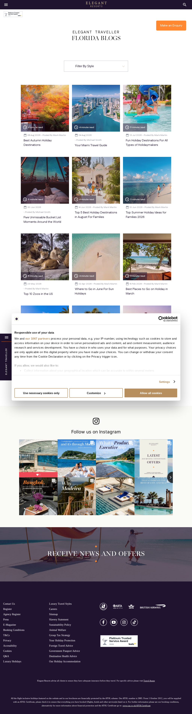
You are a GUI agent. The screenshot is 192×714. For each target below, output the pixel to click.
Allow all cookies (151, 393)
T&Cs (6, 635)
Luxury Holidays (12, 661)
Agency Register (12, 614)
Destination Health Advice (63, 656)
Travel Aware (149, 681)
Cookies (7, 650)
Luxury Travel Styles (60, 603)
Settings (164, 381)
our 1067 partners (37, 338)
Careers (53, 608)
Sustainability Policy (60, 624)
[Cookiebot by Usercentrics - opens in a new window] (161, 319)
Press (6, 619)
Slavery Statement (58, 619)
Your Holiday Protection (62, 640)
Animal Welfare (57, 629)
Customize (94, 393)
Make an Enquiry (171, 25)
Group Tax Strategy (59, 635)
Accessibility (10, 645)
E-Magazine (9, 624)
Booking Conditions (13, 629)
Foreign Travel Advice (61, 645)
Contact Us (9, 603)
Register (7, 608)
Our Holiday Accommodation (64, 661)
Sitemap (53, 614)
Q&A (6, 656)
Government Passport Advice (64, 650)
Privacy (7, 640)
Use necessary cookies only (41, 393)
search (184, 4)
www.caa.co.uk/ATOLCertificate (137, 705)
